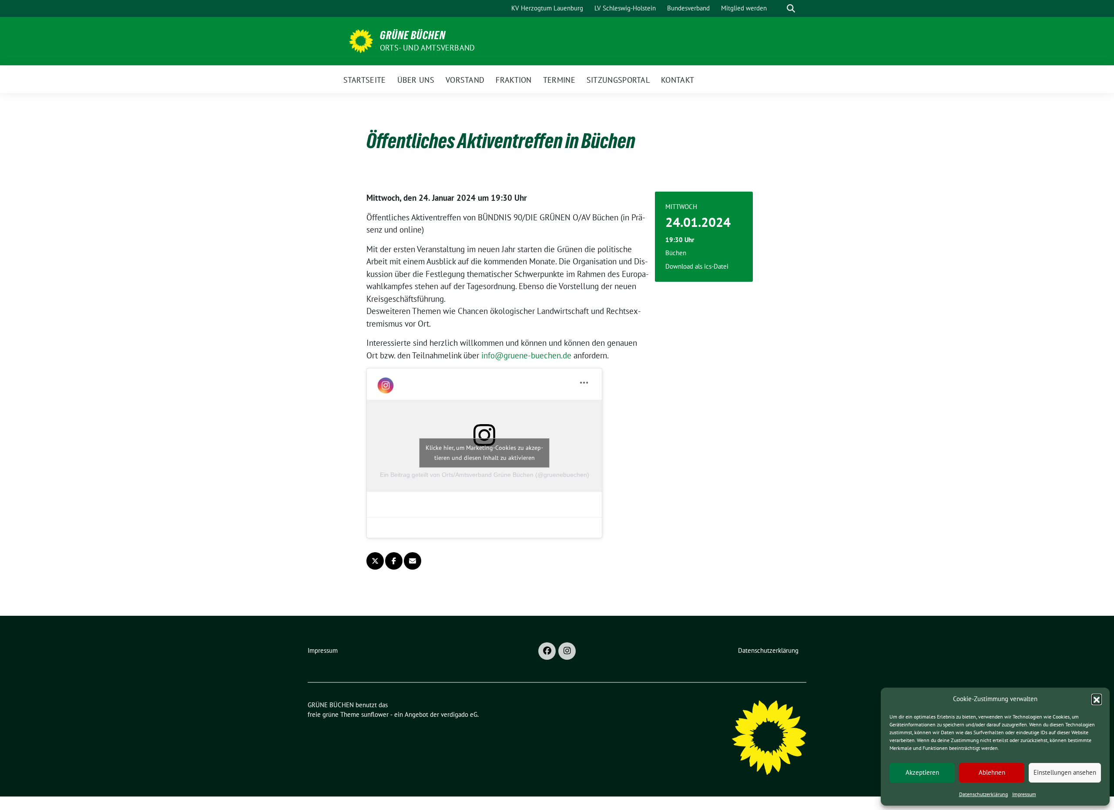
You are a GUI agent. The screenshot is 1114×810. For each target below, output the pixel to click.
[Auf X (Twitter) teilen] (375, 561)
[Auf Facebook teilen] (394, 561)
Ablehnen (992, 772)
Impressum (1024, 794)
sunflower (375, 714)
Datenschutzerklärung (983, 794)
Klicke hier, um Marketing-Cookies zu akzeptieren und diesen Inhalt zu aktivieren (484, 453)
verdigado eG (459, 714)
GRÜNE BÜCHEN (413, 35)
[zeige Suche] (790, 8)
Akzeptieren (922, 772)
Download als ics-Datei (696, 266)
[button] (1096, 699)
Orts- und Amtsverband (427, 48)
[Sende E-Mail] (412, 561)
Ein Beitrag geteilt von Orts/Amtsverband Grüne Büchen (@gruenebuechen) (484, 474)
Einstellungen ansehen (1064, 772)
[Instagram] (567, 651)
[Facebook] (547, 651)
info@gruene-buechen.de (526, 355)
